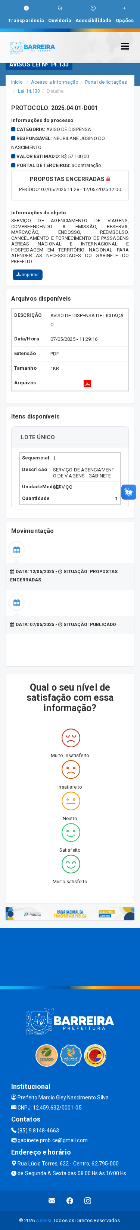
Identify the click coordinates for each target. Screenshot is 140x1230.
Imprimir (30, 274)
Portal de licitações (106, 82)
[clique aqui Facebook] (70, 1200)
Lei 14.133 (29, 91)
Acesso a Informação (54, 82)
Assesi (43, 1220)
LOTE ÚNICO (38, 437)
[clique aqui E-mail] (52, 1200)
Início (17, 82)
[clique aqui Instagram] (87, 1200)
